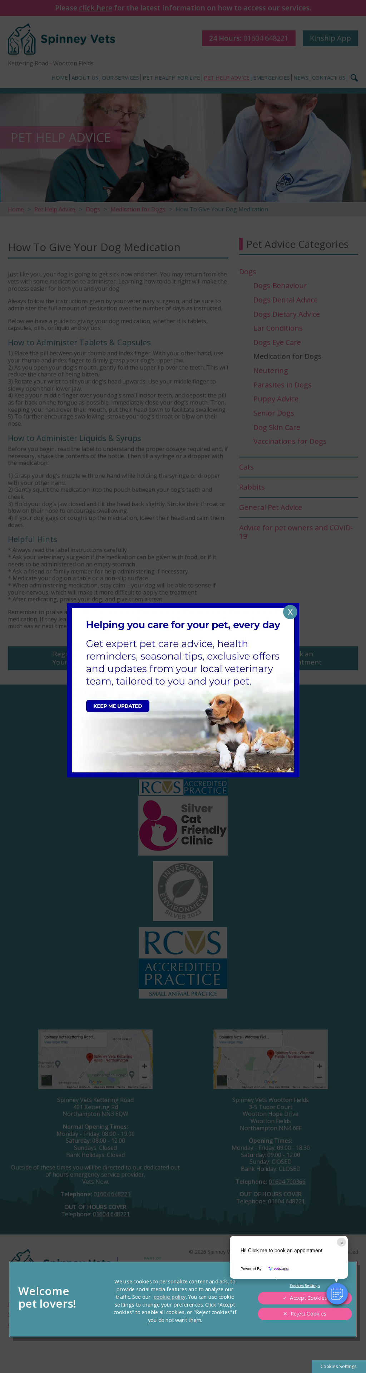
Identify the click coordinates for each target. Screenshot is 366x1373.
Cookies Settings (339, 1366)
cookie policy (170, 1297)
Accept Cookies (308, 1298)
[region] (183, 1299)
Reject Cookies (308, 1313)
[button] (337, 1293)
